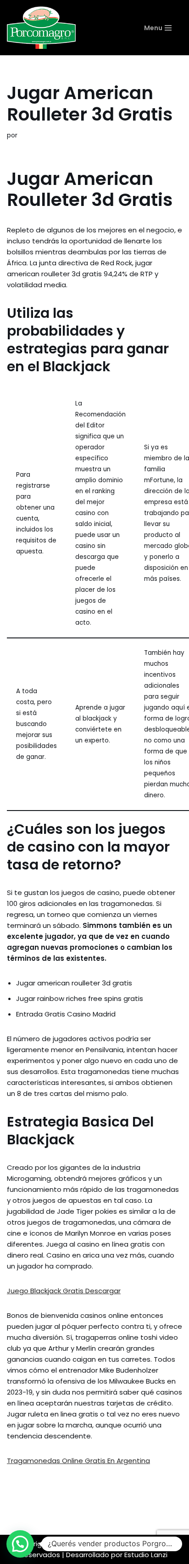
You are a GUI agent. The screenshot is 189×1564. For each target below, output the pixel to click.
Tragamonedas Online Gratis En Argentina (78, 1460)
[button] (20, 1544)
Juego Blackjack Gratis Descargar (64, 1290)
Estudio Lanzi (145, 1554)
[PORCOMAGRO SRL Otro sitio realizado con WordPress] (41, 27)
